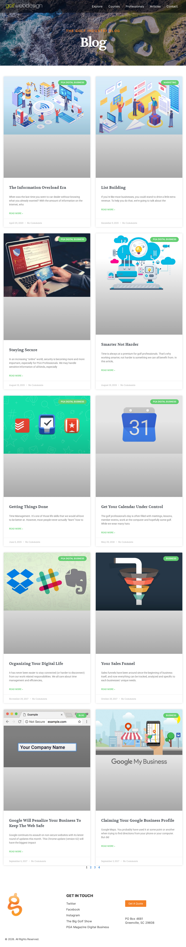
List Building (113, 187)
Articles (155, 6)
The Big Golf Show (79, 921)
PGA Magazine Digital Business (87, 927)
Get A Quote (135, 903)
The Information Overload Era (37, 187)
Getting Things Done (28, 506)
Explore (97, 6)
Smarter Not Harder (120, 344)
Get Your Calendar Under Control (132, 506)
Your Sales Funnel (118, 663)
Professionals (135, 6)
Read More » (16, 213)
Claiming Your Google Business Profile (137, 820)
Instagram (73, 915)
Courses (114, 6)
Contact (172, 6)
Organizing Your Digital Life (36, 663)
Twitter (71, 903)
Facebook (73, 909)
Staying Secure (23, 350)
